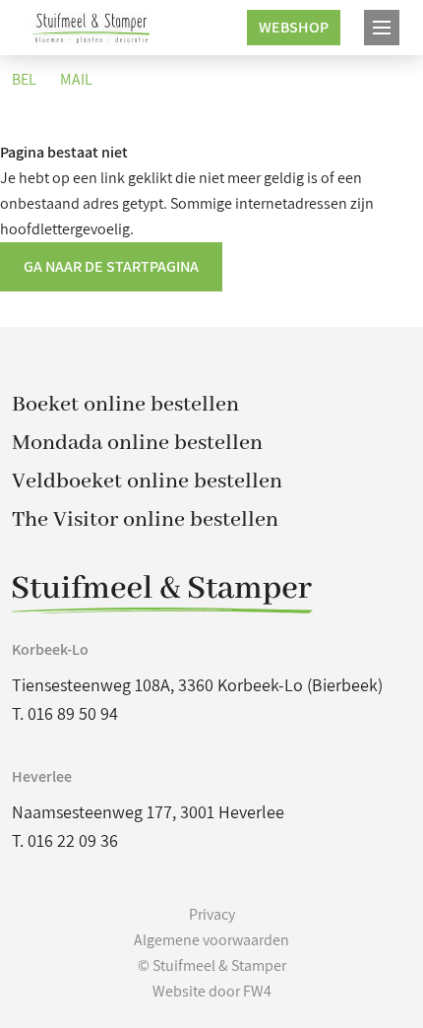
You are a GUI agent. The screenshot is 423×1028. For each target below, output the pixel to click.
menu (381, 27)
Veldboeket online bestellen (147, 481)
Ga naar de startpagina (111, 266)
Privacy (212, 914)
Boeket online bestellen (125, 404)
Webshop (294, 27)
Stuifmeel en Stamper (92, 27)
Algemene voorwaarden (211, 940)
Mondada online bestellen (137, 443)
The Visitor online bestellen (145, 520)
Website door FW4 (212, 991)
